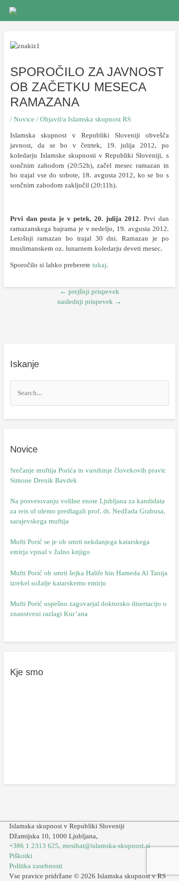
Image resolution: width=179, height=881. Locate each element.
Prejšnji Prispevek (89, 291)
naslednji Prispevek (89, 301)
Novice (24, 119)
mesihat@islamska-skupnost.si (106, 845)
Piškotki (20, 855)
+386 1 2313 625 (34, 845)
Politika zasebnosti (35, 866)
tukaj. (100, 265)
